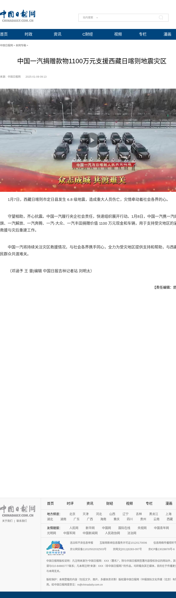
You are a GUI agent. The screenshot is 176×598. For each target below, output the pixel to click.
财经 (109, 503)
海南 (103, 519)
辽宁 (126, 514)
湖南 (63, 519)
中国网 (106, 528)
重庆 (117, 519)
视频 (118, 34)
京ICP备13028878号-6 (161, 549)
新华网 (90, 528)
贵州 (143, 519)
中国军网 (69, 533)
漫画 (167, 34)
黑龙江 (153, 514)
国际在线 (124, 528)
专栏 (143, 34)
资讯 (57, 34)
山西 (112, 514)
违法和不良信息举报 (81, 542)
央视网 (142, 528)
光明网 (51, 533)
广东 (77, 519)
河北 (99, 514)
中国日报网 (6, 45)
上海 (168, 514)
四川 (130, 519)
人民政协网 (112, 533)
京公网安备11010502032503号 (88, 549)
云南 (156, 519)
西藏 (170, 519)
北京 (72, 514)
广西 (90, 519)
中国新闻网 (90, 533)
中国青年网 (161, 528)
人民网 (73, 528)
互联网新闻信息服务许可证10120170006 (123, 542)
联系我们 (22, 520)
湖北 (50, 519)
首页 (4, 34)
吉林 (139, 514)
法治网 (131, 533)
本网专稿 (21, 45)
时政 (28, 34)
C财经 (87, 34)
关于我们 (7, 520)
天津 (86, 514)
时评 (70, 503)
